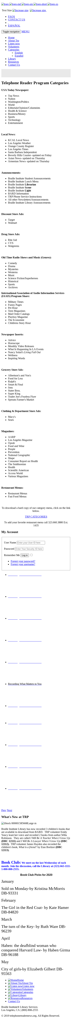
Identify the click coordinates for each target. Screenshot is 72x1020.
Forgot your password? (23, 561)
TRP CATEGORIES (36, 516)
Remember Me (12, 555)
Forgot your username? (23, 564)
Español (19, 55)
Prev (3, 810)
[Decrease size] (20, 10)
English (19, 52)
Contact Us (14, 64)
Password (9, 548)
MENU (26, 31)
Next (9, 810)
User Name (10, 542)
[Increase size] (38, 10)
